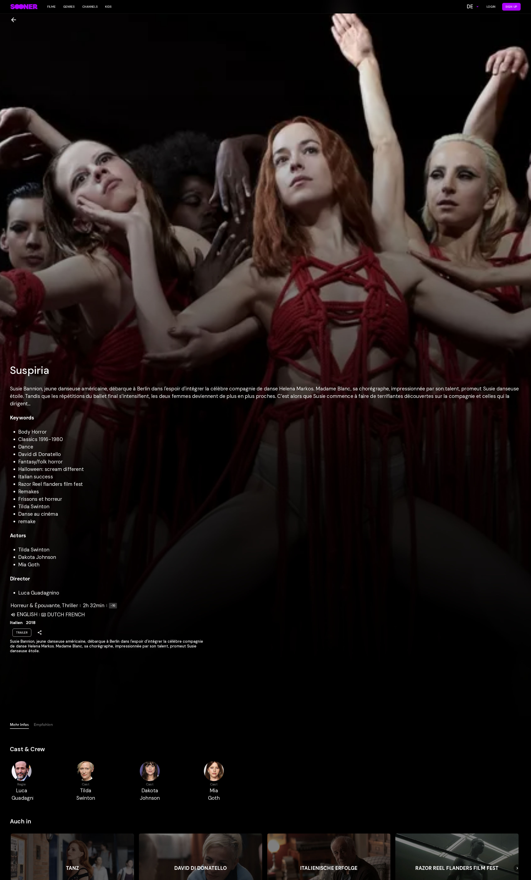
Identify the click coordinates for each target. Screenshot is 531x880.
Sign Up (511, 7)
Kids (108, 7)
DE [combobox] (470, 6)
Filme (51, 7)
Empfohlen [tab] (43, 724)
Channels (90, 7)
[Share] (39, 632)
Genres (69, 7)
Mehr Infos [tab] (19, 724)
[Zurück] (12, 20)
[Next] (517, 868)
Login (491, 7)
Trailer (22, 632)
